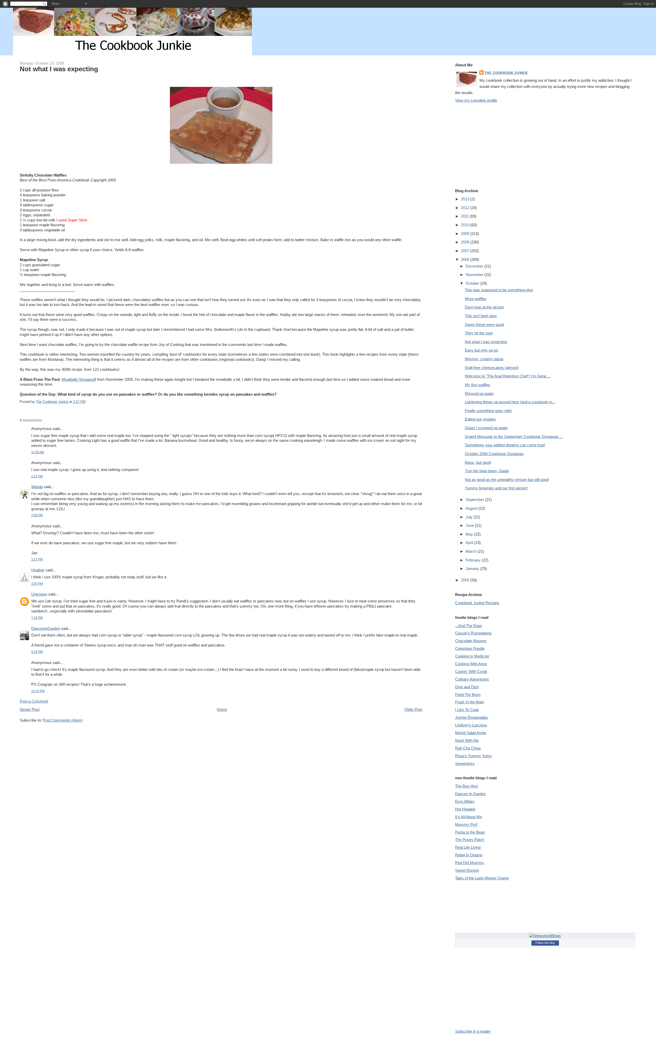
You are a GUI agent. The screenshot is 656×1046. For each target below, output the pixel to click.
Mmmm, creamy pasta (484, 359)
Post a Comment (34, 701)
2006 (465, 259)
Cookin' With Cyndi (471, 671)
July (470, 517)
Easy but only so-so (481, 350)
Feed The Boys (468, 694)
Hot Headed (465, 809)
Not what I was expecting (486, 342)
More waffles (475, 298)
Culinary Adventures (472, 679)
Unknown (39, 594)
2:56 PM (37, 515)
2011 (465, 216)
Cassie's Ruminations (473, 633)
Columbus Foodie (470, 648)
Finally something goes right (488, 410)
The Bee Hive (466, 786)
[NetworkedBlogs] (545, 936)
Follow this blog (545, 942)
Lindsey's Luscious (471, 725)
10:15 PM (38, 691)
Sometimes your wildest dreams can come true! (505, 445)
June (470, 525)
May (470, 534)
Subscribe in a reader (473, 1031)
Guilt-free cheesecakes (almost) (492, 367)
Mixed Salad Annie (470, 733)
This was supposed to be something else (499, 290)
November (475, 274)
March (471, 551)
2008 (465, 242)
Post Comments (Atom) (63, 720)
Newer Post (29, 709)
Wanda (37, 487)
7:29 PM (37, 617)
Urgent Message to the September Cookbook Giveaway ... (514, 436)
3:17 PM (37, 559)
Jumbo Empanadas (471, 717)
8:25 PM (37, 651)
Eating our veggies (480, 419)
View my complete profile (476, 100)
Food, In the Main (469, 702)
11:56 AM (37, 452)
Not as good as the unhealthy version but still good (507, 479)
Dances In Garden (470, 794)
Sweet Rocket (467, 870)
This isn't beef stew (481, 316)
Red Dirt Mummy (469, 862)
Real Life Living (467, 847)
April (470, 542)
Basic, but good (478, 462)
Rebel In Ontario (468, 855)
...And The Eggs (468, 625)
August (472, 508)
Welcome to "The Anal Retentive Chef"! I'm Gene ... (507, 376)
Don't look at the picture (484, 307)
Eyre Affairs (465, 801)
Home (222, 709)
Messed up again (479, 393)
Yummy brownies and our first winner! (496, 488)
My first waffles (477, 385)
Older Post (413, 709)
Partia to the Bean (470, 832)
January (473, 568)
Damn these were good (484, 324)
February (474, 560)
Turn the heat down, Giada (487, 471)
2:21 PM (37, 476)
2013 (465, 199)
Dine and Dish (467, 687)
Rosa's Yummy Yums (473, 756)
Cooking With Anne (471, 664)
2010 (465, 225)
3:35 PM (37, 583)
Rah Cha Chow (468, 748)
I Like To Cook (467, 709)
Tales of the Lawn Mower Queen (482, 878)
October (473, 283)
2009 (465, 233)
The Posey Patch (469, 839)
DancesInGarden (45, 628)
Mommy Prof (466, 824)
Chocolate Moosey (471, 641)
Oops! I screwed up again (486, 428)
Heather (38, 570)
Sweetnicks (465, 763)
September (475, 499)
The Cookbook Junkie (506, 72)
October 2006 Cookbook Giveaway (494, 454)
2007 (465, 251)
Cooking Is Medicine (472, 656)
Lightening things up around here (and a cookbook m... (510, 402)
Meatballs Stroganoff (79, 379)
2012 (465, 208)
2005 (465, 580)
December (475, 266)
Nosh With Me (467, 740)
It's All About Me (468, 817)
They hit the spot (479, 333)
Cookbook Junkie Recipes (477, 603)
